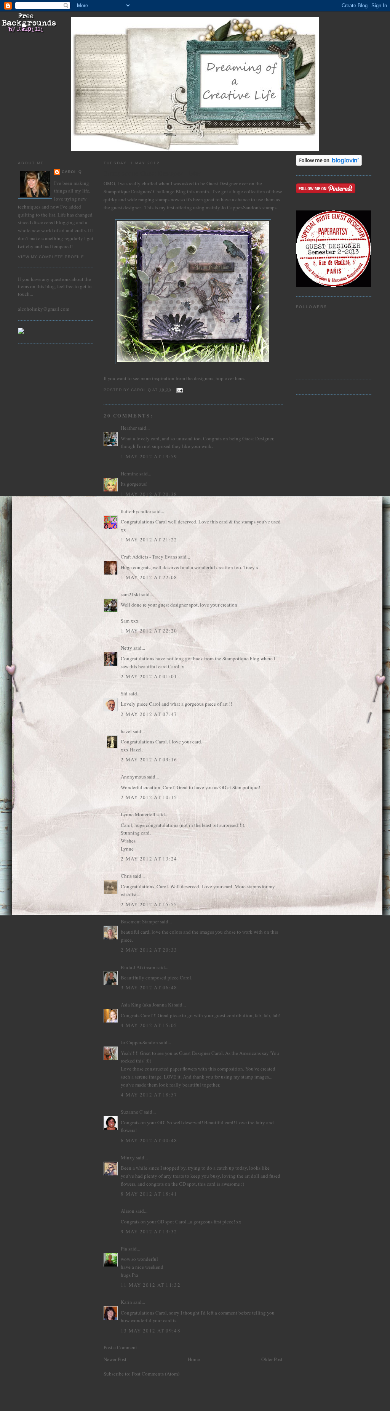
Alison (127, 1210)
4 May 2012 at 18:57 (149, 1094)
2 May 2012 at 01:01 (149, 676)
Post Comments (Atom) (155, 1373)
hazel (126, 731)
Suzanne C (132, 1111)
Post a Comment (120, 1347)
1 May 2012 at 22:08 (149, 577)
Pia (124, 1248)
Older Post (272, 1359)
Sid (124, 693)
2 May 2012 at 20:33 (149, 949)
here (239, 378)
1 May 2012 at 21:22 (149, 539)
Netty (126, 647)
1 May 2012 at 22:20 (149, 630)
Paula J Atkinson (138, 967)
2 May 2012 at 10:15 (149, 797)
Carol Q (72, 172)
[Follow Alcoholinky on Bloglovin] (329, 164)
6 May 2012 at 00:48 (149, 1140)
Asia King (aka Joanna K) (147, 1004)
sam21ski (130, 594)
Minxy (128, 1157)
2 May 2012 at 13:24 (149, 858)
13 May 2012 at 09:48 (151, 1330)
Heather (129, 427)
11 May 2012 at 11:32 (151, 1284)
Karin (126, 1302)
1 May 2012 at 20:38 (149, 494)
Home (194, 1359)
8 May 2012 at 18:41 (149, 1193)
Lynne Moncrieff (138, 814)
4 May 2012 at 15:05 (149, 1025)
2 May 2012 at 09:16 (149, 759)
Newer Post (115, 1359)
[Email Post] (179, 390)
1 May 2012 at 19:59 (149, 456)
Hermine (129, 473)
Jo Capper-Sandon (139, 1042)
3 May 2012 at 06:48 (149, 987)
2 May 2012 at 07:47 (149, 714)
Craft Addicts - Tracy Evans (149, 556)
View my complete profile (51, 257)
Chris (126, 875)
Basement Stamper (140, 921)
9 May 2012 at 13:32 (149, 1231)
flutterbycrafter (136, 511)
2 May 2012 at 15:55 (149, 904)
